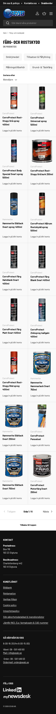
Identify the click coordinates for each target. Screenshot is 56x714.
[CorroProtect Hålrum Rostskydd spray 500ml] (42, 204)
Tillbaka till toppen (28, 525)
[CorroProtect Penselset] (42, 416)
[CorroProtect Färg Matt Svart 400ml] (13, 309)
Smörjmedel (12, 56)
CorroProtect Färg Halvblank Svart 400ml (11, 280)
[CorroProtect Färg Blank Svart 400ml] (42, 257)
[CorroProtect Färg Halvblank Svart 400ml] (13, 257)
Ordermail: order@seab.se (16, 662)
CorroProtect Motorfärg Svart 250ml (38, 489)
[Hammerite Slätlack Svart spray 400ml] (13, 203)
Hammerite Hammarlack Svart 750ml (40, 386)
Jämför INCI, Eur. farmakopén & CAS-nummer (25, 622)
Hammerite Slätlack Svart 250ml (12, 437)
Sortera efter (9, 75)
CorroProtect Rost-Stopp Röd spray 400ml (12, 386)
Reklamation (9, 593)
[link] (11, 511)
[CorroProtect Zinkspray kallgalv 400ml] (42, 310)
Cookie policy (9, 605)
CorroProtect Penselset (37, 437)
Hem (5, 33)
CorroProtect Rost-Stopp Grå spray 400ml (12, 121)
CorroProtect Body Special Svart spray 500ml (12, 174)
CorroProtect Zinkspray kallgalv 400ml (39, 333)
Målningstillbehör (15, 67)
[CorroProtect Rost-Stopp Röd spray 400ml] (13, 362)
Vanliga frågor (10, 599)
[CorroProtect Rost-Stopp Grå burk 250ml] (42, 151)
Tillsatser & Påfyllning (38, 56)
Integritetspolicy (11, 611)
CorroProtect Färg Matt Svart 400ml (11, 331)
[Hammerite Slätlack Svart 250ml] (13, 416)
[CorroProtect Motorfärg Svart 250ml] (42, 465)
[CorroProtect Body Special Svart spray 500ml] (13, 150)
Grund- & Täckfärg (42, 67)
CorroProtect (8, 113)
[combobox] (28, 23)
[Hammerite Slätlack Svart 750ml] (13, 465)
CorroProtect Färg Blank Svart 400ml (40, 278)
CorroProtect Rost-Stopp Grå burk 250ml (41, 172)
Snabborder (47, 3)
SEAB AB (12, 706)
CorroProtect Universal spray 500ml (38, 121)
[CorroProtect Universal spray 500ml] (42, 98)
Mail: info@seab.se (12, 652)
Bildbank (7, 587)
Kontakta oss (31, 3)
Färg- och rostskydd (16, 33)
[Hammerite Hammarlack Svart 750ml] (42, 363)
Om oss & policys (12, 3)
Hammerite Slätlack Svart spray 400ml (12, 225)
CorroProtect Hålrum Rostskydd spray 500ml (41, 227)
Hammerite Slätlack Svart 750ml (12, 487)
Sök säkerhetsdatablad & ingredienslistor (23, 616)
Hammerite (7, 219)
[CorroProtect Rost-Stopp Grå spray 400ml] (13, 97)
